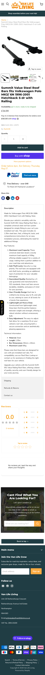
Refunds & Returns (11, 388)
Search (7, 660)
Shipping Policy (31, 663)
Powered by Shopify (22, 670)
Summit (7, 129)
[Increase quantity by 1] (23, 139)
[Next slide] (42, 78)
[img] (9, 423)
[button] (5, 78)
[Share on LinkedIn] (12, 198)
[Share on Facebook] (3, 198)
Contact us (8, 395)
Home (3, 20)
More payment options (22, 162)
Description (9, 208)
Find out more (30, 175)
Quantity (4, 134)
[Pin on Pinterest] (17, 198)
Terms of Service (19, 660)
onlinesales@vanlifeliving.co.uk (18, 618)
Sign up (36, 571)
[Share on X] (8, 198)
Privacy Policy (32, 660)
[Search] (37, 524)
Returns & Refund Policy (14, 663)
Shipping (7, 381)
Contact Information (22, 665)
